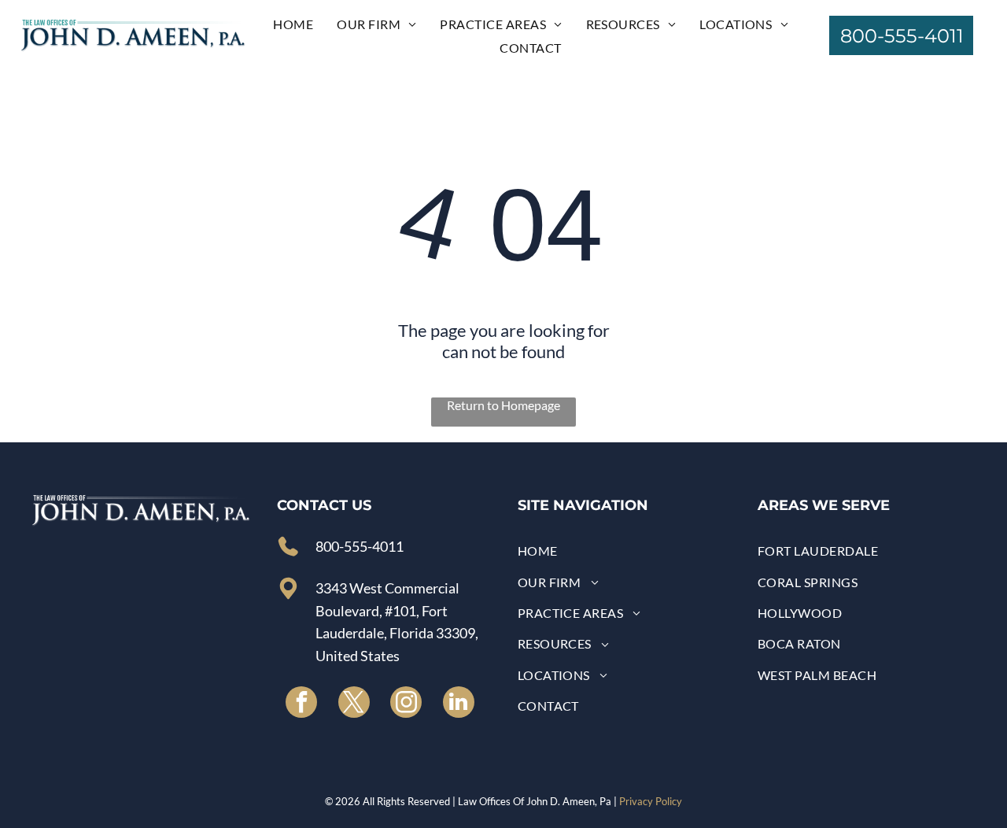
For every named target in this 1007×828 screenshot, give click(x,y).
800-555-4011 (359, 546)
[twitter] (354, 704)
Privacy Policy (650, 801)
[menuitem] (293, 24)
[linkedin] (458, 704)
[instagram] (406, 704)
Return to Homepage (503, 404)
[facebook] (301, 704)
